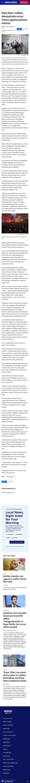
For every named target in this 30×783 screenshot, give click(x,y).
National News (10, 476)
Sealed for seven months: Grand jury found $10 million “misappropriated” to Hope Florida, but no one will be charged (15, 620)
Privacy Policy (6, 756)
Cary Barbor (5, 585)
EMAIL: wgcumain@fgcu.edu (10, 763)
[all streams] (28, 781)
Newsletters (6, 773)
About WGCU (6, 742)
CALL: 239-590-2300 (8, 759)
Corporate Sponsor (8, 732)
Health (4, 573)
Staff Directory (7, 745)
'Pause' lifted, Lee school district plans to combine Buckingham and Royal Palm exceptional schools (14, 676)
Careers (5, 749)
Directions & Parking (8, 766)
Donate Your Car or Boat (9, 735)
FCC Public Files (7, 752)
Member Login (6, 769)
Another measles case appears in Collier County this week (14, 579)
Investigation (6, 610)
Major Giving (6, 728)
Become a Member (8, 725)
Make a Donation (7, 721)
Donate (25, 2)
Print (26, 29)
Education (5, 670)
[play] (2, 781)
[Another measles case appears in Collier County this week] (14, 564)
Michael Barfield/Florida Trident (10, 630)
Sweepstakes (6, 738)
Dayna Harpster (6, 684)
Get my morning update (17, 542)
